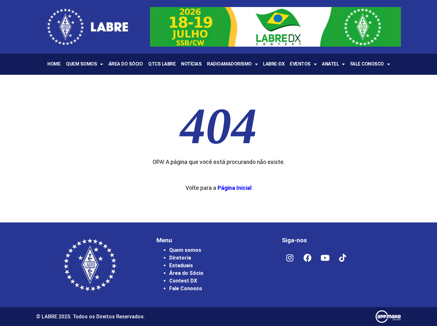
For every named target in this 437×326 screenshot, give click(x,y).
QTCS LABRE (162, 64)
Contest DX (183, 281)
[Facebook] (307, 258)
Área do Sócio (125, 64)
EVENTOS (300, 64)
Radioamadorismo (229, 64)
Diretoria (180, 258)
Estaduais (181, 265)
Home (53, 64)
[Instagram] (290, 258)
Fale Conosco (367, 64)
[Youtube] (325, 258)
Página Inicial (235, 188)
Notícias (191, 64)
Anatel (330, 64)
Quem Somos (81, 64)
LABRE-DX (273, 64)
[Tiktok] (343, 258)
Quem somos (185, 250)
